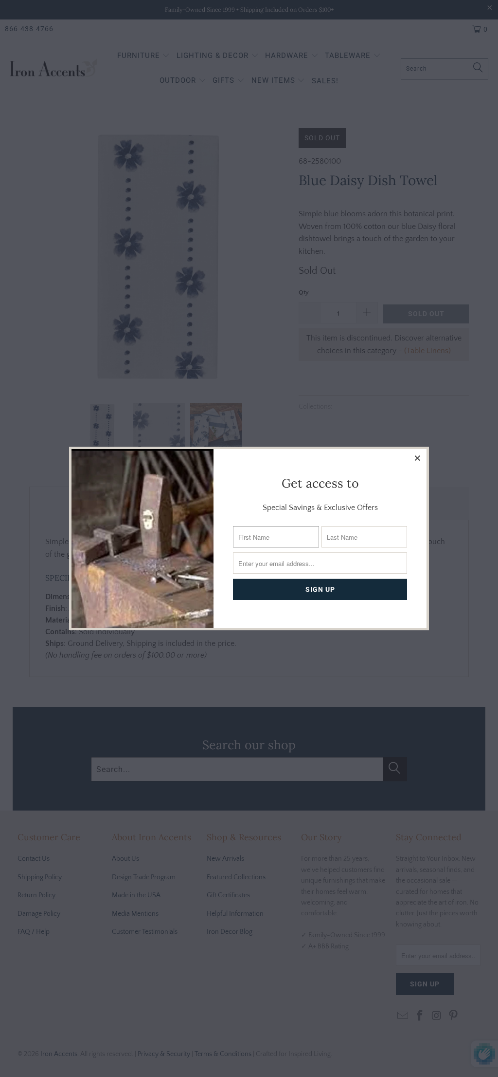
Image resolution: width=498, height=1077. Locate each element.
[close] (418, 458)
